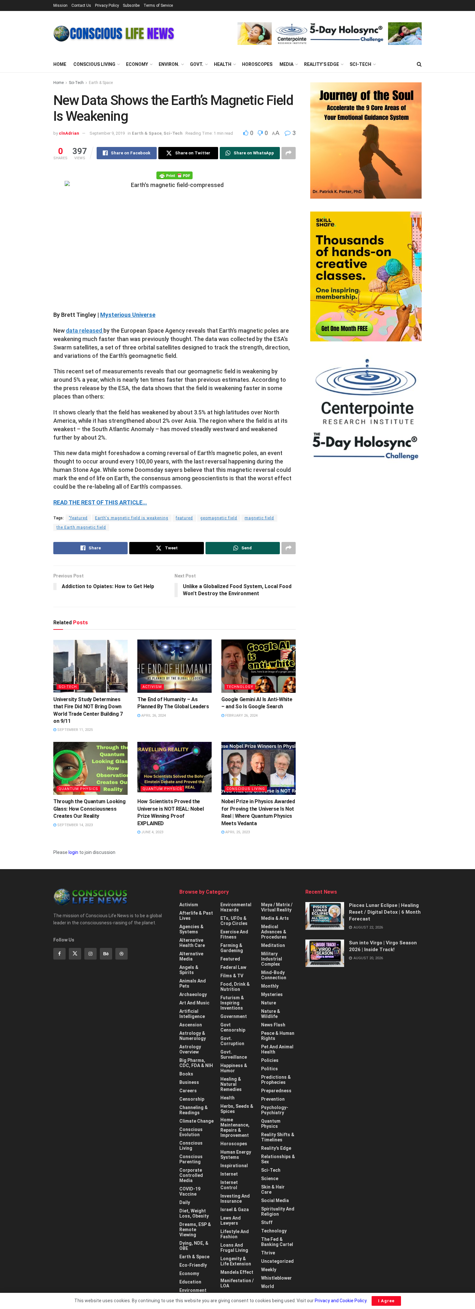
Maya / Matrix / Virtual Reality (276, 907)
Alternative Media (191, 956)
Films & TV (231, 975)
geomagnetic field (218, 518)
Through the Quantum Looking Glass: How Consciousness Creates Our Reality (89, 808)
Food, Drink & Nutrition (235, 987)
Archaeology (193, 994)
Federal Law (233, 967)
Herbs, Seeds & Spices (236, 1109)
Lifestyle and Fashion (234, 1234)
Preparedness (276, 1090)
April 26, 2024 (153, 715)
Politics (269, 1068)
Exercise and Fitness (234, 934)
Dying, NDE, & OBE (193, 1246)
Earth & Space (101, 82)
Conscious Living (94, 64)
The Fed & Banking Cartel (277, 1242)
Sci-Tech (360, 64)
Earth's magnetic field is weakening (131, 518)
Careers (188, 1090)
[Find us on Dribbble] (121, 954)
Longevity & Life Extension (235, 1261)
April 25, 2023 (237, 832)
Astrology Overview (190, 1049)
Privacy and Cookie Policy (340, 1300)
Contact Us (81, 5)
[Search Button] (419, 64)
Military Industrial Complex (271, 959)
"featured (78, 518)
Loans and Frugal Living (234, 1247)
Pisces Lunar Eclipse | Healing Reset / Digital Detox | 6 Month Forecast (385, 912)
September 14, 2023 (74, 825)
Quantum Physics (78, 789)
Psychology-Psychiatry (274, 1110)
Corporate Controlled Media (191, 1175)
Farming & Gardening (231, 948)
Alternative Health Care (192, 943)
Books (186, 1073)
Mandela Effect (236, 1272)
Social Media (275, 1200)
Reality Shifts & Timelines (277, 1137)
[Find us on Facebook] (59, 954)
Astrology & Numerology (192, 1036)
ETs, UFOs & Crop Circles (234, 921)
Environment (192, 1290)
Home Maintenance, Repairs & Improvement (234, 1127)
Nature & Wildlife (270, 1014)
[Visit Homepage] (113, 34)
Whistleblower (276, 1278)
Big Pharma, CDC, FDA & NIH (196, 1063)
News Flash (273, 1024)
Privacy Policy (107, 5)
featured (184, 518)
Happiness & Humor (233, 1068)
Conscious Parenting (191, 1159)
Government (233, 1016)
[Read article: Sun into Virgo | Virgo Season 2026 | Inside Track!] (324, 953)
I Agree (386, 1300)
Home (59, 64)
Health (222, 64)
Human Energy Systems (235, 1154)
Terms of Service (158, 5)
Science (269, 1178)
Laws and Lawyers (230, 1220)
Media (286, 64)
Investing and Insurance (235, 1198)
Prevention (273, 1099)
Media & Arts (275, 918)
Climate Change (196, 1121)
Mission (60, 5)
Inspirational (234, 1165)
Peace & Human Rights (277, 1036)
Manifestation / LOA (237, 1283)
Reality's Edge (276, 1148)
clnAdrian (69, 133)
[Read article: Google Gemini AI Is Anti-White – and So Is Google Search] (258, 665)
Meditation (273, 945)
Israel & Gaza (234, 1209)
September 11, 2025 (74, 730)
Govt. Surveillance (233, 1054)
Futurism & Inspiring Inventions (232, 1003)
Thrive (268, 1252)
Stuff (266, 1222)
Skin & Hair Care (273, 1189)
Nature (268, 1002)
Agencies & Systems (191, 929)
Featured (230, 958)
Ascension (190, 1024)
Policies (270, 1060)
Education (190, 1281)
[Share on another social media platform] (288, 153)
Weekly (268, 1269)
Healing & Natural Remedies (231, 1084)
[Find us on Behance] (106, 954)
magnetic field (259, 518)
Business (189, 1082)
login (73, 852)
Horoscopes (257, 64)
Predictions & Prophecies (276, 1080)
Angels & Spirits (188, 970)
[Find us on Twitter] (75, 954)
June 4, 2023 (151, 832)
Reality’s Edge (321, 64)
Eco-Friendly (193, 1265)
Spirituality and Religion (277, 1211)
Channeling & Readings (193, 1110)
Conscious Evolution (191, 1132)
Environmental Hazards (235, 907)
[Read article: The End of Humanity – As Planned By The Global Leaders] (174, 665)
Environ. (169, 64)
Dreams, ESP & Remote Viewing (195, 1229)
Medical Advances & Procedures (274, 932)
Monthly (270, 986)
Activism (152, 687)
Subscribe (131, 5)
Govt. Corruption (232, 1041)
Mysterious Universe (127, 314)
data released (84, 330)
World (267, 1286)
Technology (240, 687)
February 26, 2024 (241, 715)
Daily (184, 1202)
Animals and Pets (192, 983)
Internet (229, 1174)
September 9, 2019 (107, 133)
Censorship (191, 1099)
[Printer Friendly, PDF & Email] (174, 175)
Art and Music (194, 1002)
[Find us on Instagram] (90, 954)
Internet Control (229, 1185)
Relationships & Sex (278, 1159)
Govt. (196, 64)
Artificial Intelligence (192, 1014)
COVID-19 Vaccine (189, 1191)
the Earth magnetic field (81, 527)
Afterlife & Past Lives (196, 915)
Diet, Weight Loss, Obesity (194, 1213)
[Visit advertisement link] (330, 33)
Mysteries (272, 994)
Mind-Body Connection (273, 975)
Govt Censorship (232, 1027)
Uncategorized (277, 1261)
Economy (137, 64)
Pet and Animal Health (277, 1049)
